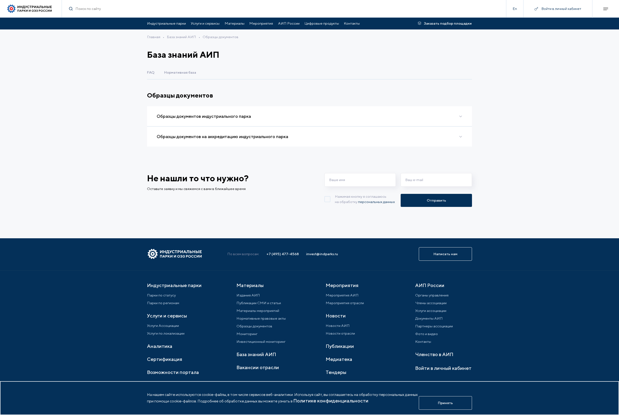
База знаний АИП (181, 37)
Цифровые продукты (321, 23)
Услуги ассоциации (430, 311)
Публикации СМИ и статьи (258, 303)
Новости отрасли (340, 333)
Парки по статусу (161, 295)
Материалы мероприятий (257, 311)
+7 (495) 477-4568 (282, 254)
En (515, 9)
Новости (336, 315)
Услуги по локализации (165, 333)
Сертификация (164, 359)
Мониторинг (247, 334)
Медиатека (339, 359)
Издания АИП (248, 295)
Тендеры (336, 372)
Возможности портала (173, 372)
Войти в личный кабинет (443, 368)
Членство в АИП (434, 354)
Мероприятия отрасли (345, 303)
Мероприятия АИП (342, 295)
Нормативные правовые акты (261, 318)
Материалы (234, 23)
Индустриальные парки (166, 23)
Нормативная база (180, 72)
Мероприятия (261, 23)
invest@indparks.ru (322, 254)
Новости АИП (338, 326)
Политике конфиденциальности (330, 400)
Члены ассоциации (431, 303)
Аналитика (159, 346)
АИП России (289, 23)
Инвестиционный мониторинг (261, 341)
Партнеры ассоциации (434, 326)
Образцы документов (220, 37)
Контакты (352, 23)
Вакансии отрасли (257, 367)
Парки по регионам (163, 303)
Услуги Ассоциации (163, 326)
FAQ (151, 72)
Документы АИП (429, 318)
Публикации (340, 346)
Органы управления (432, 295)
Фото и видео (426, 334)
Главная (153, 37)
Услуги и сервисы (205, 23)
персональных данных (376, 202)
